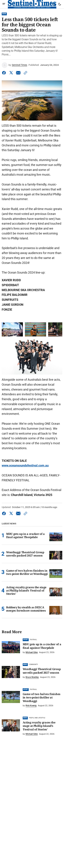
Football (33, 639)
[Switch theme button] (59, 4)
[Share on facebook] (5, 73)
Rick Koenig (31, 705)
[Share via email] (18, 73)
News (4, 14)
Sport (25, 639)
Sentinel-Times (19, 65)
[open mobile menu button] (4, 4)
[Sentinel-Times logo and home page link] (32, 4)
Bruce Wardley (32, 677)
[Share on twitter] (11, 73)
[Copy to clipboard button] (25, 73)
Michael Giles (32, 652)
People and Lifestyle (37, 718)
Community (33, 664)
